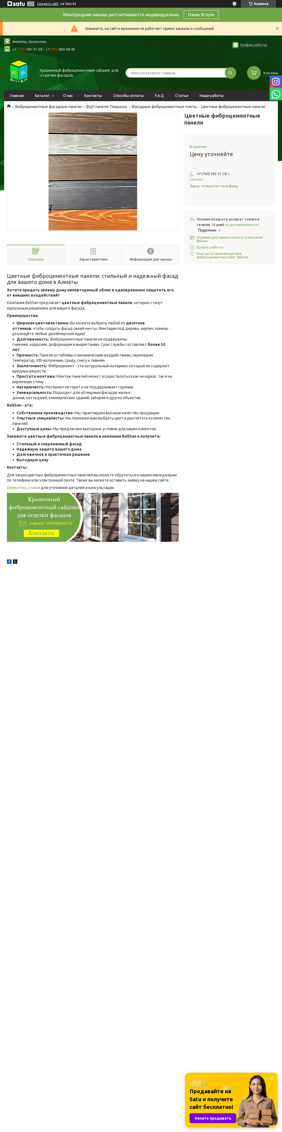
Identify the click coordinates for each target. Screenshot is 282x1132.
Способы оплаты (128, 96)
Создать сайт (48, 3)
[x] (15, 562)
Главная (17, 96)
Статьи (181, 96)
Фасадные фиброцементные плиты (164, 106)
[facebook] (9, 562)
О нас (68, 96)
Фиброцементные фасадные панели (48, 106)
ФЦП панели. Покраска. (107, 106)
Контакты (93, 96)
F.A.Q (159, 96)
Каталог (42, 96)
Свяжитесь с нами (23, 487)
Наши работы (212, 96)
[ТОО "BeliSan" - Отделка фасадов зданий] (19, 72)
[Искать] (230, 73)
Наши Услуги (201, 14)
